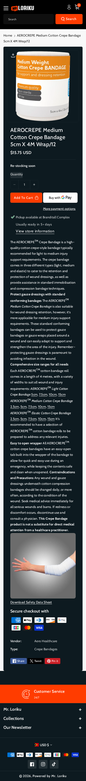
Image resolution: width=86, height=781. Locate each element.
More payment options (59, 209)
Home (7, 35)
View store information (35, 231)
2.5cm (14, 407)
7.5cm (43, 394)
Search (71, 19)
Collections (13, 718)
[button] (7, 8)
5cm (34, 394)
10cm (53, 394)
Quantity (16, 174)
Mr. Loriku (12, 709)
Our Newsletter (17, 727)
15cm (62, 394)
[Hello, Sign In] (69, 7)
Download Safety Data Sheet (31, 602)
